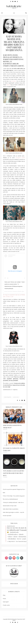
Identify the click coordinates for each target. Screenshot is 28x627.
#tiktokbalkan (11, 539)
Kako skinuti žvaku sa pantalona (10, 509)
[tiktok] (17, 622)
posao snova (16, 397)
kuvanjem (13, 81)
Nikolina (8, 84)
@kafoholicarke (11, 526)
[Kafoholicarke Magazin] (14, 5)
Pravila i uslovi (6, 605)
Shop (4, 595)
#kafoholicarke (14, 532)
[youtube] (15, 622)
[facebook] (12, 622)
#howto (18, 539)
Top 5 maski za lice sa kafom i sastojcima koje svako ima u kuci (13, 473)
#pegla (24, 539)
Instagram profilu (20, 157)
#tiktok (15, 537)
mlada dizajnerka (7, 397)
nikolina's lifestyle (17, 291)
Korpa (4, 598)
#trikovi (9, 537)
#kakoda (20, 534)
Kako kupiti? (6, 601)
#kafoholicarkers (12, 534)
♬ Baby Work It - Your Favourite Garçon (17, 541)
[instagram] (10, 622)
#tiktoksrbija (22, 537)
